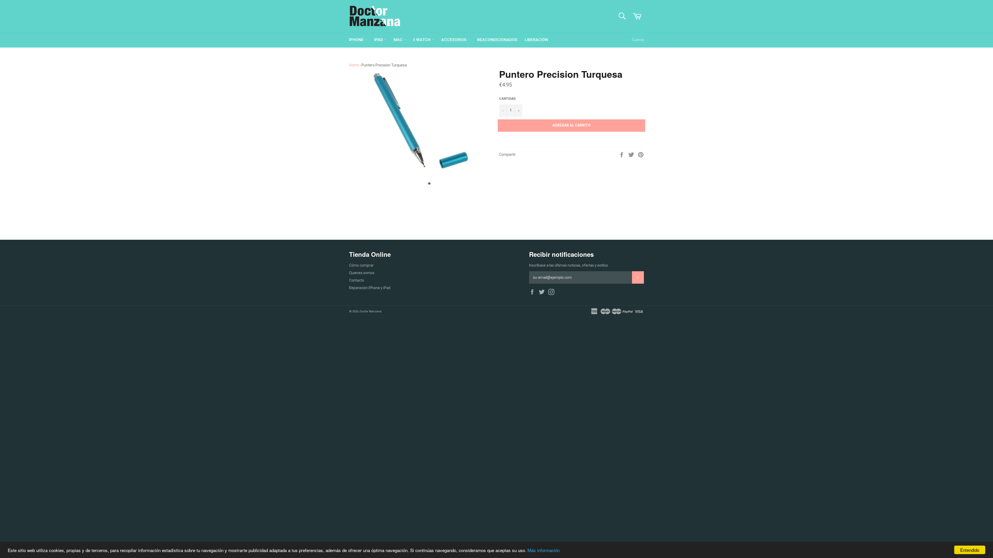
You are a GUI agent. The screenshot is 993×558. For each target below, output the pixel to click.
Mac (399, 39)
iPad (379, 39)
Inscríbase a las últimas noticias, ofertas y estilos (568, 265)
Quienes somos (361, 273)
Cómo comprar (361, 265)
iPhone (357, 39)
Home (354, 65)
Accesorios (454, 39)
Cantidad (507, 98)
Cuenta (638, 40)
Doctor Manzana (370, 311)
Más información (544, 550)
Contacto (356, 280)
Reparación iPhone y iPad (369, 288)
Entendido (969, 550)
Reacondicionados (497, 39)
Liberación (536, 39)
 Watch (422, 39)
